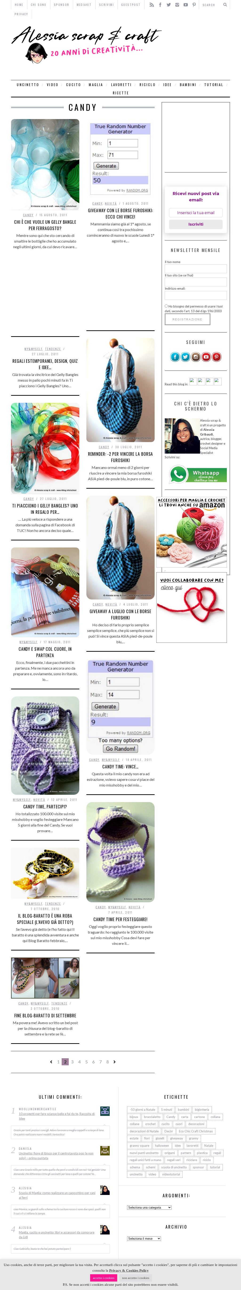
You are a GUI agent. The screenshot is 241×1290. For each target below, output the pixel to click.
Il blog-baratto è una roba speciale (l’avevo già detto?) (45, 919)
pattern (186, 1153)
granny (193, 1138)
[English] (193, 384)
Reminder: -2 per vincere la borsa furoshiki (120, 457)
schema (135, 1167)
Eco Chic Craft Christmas (196, 1131)
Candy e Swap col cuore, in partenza (45, 652)
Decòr (169, 1131)
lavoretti (121, 84)
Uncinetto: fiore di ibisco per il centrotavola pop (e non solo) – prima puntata (56, 1155)
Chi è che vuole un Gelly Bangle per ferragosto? (45, 225)
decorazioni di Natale (144, 1131)
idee (167, 84)
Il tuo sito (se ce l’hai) (179, 275)
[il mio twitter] (185, 361)
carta (184, 1117)
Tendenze (53, 349)
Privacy (21, 14)
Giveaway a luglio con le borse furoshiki (120, 614)
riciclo (147, 84)
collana (215, 1117)
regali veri (174, 1160)
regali (217, 1153)
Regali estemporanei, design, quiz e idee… (45, 364)
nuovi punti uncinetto (144, 1153)
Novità (111, 203)
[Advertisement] (197, 49)
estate (134, 1138)
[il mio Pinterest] (216, 361)
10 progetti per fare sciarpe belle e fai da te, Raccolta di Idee (57, 1116)
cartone (199, 1117)
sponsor (198, 1167)
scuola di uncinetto (174, 1167)
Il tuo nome (172, 262)
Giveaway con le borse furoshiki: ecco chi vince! (120, 213)
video (52, 84)
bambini (188, 84)
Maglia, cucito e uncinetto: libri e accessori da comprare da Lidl (56, 1234)
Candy (28, 215)
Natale (208, 1145)
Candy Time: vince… (120, 766)
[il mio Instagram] (196, 361)
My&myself (33, 349)
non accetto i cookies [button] (135, 1278)
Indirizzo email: (175, 288)
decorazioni (196, 1124)
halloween (162, 1145)
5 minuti (166, 1109)
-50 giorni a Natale (142, 1109)
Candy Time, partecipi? (45, 806)
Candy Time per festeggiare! (120, 919)
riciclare (191, 1160)
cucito (73, 84)
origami (170, 1153)
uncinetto (28, 84)
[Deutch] (201, 384)
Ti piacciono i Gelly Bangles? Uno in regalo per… (45, 509)
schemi (150, 1167)
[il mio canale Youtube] (206, 361)
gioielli (160, 1138)
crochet (150, 1124)
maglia (96, 84)
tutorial (214, 84)
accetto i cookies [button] (103, 1278)
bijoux (134, 1117)
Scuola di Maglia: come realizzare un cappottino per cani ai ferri (57, 1195)
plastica (202, 1153)
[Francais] (218, 384)
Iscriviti (196, 224)
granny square (139, 1145)
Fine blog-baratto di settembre (45, 1015)
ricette (121, 92)
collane (134, 1124)
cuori (179, 1124)
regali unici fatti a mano (145, 1160)
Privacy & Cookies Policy (129, 1270)
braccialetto (152, 1117)
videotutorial (171, 1174)
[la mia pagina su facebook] (175, 361)
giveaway (176, 1138)
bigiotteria (202, 1109)
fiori (147, 1138)
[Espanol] (209, 384)
